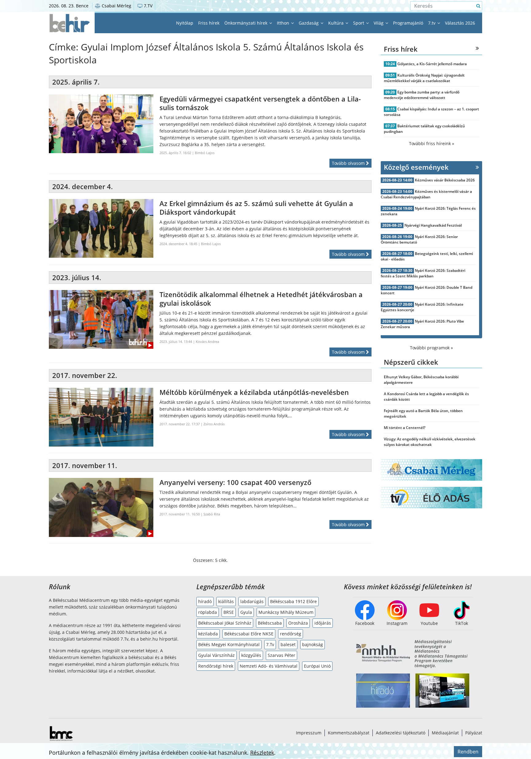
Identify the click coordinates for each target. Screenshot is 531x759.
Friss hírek (208, 23)
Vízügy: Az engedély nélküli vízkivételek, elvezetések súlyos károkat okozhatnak (429, 441)
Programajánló (408, 23)
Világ (379, 23)
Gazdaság (309, 23)
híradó (205, 601)
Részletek (262, 752)
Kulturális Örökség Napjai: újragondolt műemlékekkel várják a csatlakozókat (424, 78)
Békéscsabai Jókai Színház (224, 623)
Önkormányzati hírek (246, 23)
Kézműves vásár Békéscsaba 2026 (445, 180)
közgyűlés (251, 655)
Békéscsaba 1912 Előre (293, 601)
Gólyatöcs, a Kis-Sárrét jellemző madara (432, 63)
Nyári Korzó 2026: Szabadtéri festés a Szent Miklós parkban (423, 273)
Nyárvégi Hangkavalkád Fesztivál (433, 225)
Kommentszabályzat (348, 733)
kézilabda (208, 634)
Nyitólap (184, 23)
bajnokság (312, 644)
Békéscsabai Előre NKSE (248, 634)
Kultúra (336, 23)
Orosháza (298, 623)
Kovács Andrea (207, 341)
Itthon (283, 23)
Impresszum (308, 733)
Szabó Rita (211, 514)
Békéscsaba (270, 623)
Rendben (468, 751)
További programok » (431, 348)
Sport (359, 23)
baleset (288, 644)
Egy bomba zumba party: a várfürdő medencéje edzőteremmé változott (421, 94)
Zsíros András (214, 424)
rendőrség (290, 634)
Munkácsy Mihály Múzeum (285, 612)
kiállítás (226, 601)
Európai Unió (317, 666)
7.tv (432, 23)
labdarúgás (252, 601)
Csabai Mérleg (115, 6)
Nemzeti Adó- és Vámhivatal (268, 666)
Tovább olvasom (349, 163)
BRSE (228, 612)
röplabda (207, 612)
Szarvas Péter (281, 655)
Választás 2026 (460, 23)
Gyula (246, 612)
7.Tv (270, 644)
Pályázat (473, 733)
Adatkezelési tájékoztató (400, 733)
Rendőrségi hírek (215, 666)
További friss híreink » (431, 143)
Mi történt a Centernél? (404, 427)
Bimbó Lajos (204, 152)
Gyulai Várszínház (216, 655)
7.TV (147, 6)
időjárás (322, 623)
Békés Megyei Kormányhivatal (229, 644)
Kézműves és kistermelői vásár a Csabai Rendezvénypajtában (426, 194)
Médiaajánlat (445, 733)
